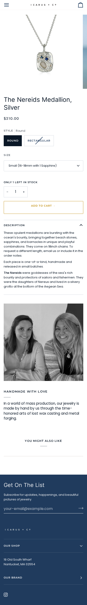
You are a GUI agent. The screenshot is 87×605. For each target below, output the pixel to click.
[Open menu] (11, 5)
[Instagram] (6, 595)
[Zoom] (15, 80)
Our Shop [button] (12, 545)
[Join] (79, 508)
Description (14, 225)
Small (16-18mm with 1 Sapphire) (33, 165)
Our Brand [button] (13, 577)
